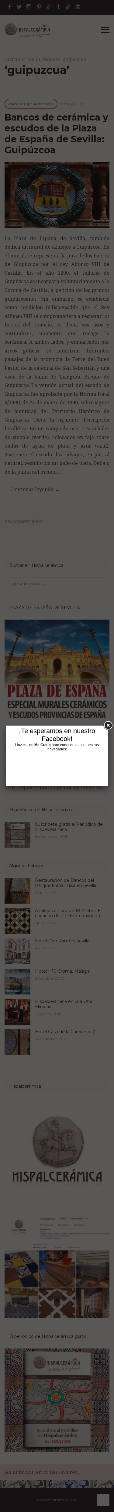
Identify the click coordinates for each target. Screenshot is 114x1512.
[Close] (107, 725)
